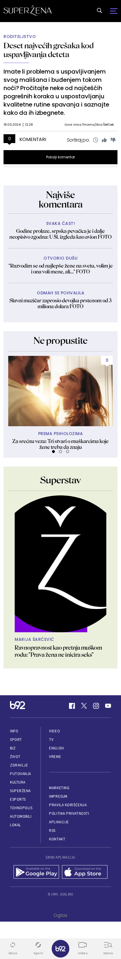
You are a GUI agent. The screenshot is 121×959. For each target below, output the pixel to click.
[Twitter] (84, 706)
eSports (18, 799)
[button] (53, 451)
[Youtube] (108, 706)
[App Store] (84, 872)
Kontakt (57, 839)
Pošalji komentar (60, 157)
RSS (52, 830)
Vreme (55, 756)
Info (14, 731)
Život (15, 756)
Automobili (20, 816)
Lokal (15, 824)
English (56, 748)
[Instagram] (96, 706)
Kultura (18, 782)
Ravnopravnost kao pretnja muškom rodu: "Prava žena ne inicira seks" (58, 651)
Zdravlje (19, 765)
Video (54, 731)
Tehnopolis (21, 807)
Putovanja (20, 773)
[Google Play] (36, 872)
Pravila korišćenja (68, 804)
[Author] (60, 563)
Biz (13, 748)
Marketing (59, 787)
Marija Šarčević (34, 639)
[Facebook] (72, 706)
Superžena (20, 790)
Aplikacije (59, 821)
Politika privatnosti (69, 813)
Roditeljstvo (20, 36)
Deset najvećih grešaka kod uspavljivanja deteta (49, 50)
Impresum (58, 796)
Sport (16, 739)
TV (51, 739)
